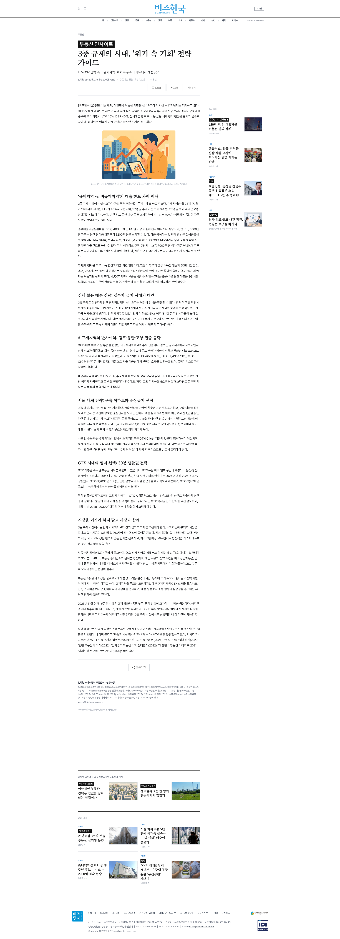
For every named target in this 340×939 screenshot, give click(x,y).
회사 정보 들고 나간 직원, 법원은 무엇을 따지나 (226, 219)
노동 (170, 20)
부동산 (148, 20)
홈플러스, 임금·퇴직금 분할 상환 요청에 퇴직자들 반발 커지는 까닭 (224, 155)
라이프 (235, 20)
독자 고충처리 (129, 913)
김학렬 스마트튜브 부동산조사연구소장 (96, 79)
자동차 (192, 20)
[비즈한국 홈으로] (170, 9)
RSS (216, 913)
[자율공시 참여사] (263, 925)
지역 (224, 20)
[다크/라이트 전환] (79, 9)
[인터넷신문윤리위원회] (259, 913)
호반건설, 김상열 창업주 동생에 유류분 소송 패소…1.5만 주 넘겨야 (225, 188)
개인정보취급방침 (147, 913)
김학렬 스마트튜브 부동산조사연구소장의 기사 (100, 777)
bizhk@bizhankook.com (201, 926)
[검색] (85, 8)
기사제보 (115, 913)
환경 (213, 20)
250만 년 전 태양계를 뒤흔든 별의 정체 (223, 124)
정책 (160, 20)
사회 (203, 20)
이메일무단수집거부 (167, 913)
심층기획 (114, 20)
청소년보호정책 (186, 913)
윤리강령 (104, 913)
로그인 (259, 8)
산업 (127, 20)
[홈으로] (77, 916)
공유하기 (141, 667)
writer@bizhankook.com (90, 702)
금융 (137, 20)
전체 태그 (226, 913)
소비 (180, 20)
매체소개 (92, 913)
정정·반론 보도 (203, 913)
